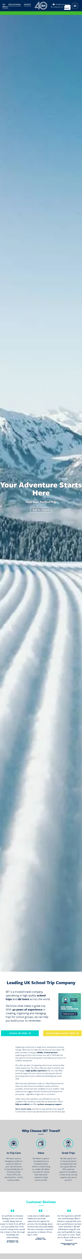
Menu (75, 6)
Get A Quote (67, 7)
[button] (2, 493)
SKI (3, 4)
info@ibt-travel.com (62, 4)
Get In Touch (41, 510)
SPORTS (27, 4)
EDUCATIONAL (14, 4)
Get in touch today (23, 1109)
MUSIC (5, 7)
